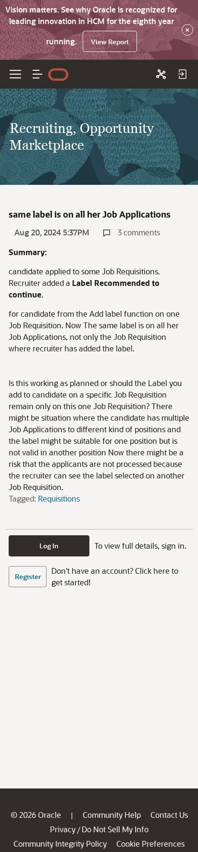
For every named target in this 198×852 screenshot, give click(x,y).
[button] (37, 74)
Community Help (112, 815)
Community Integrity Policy (60, 844)
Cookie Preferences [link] (150, 844)
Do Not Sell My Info (115, 829)
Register (28, 576)
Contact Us (169, 815)
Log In (49, 545)
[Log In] (182, 74)
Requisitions (59, 498)
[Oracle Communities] (161, 74)
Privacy (62, 829)
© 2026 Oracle (36, 815)
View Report (110, 41)
